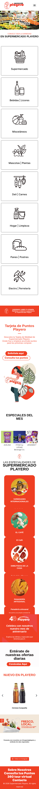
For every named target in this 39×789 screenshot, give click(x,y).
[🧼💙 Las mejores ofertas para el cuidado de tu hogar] (11, 753)
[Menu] (34, 5)
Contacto (19, 780)
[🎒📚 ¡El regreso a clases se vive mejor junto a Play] (20, 748)
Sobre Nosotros (19, 769)
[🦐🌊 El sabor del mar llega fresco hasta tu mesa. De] (28, 748)
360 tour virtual (19, 776)
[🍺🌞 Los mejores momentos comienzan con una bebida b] (11, 748)
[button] (2, 20)
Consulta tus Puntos (19, 773)
